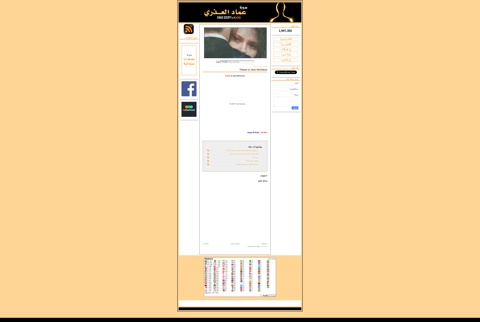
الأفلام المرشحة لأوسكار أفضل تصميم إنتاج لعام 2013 (244, 154)
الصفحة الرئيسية (235, 243)
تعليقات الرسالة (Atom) (254, 246)
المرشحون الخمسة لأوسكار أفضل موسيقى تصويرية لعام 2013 (242, 150)
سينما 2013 (255, 157)
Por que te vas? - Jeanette (252, 161)
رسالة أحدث (206, 243)
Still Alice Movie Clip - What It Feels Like (247, 164)
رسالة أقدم (264, 243)
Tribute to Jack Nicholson (253, 69)
